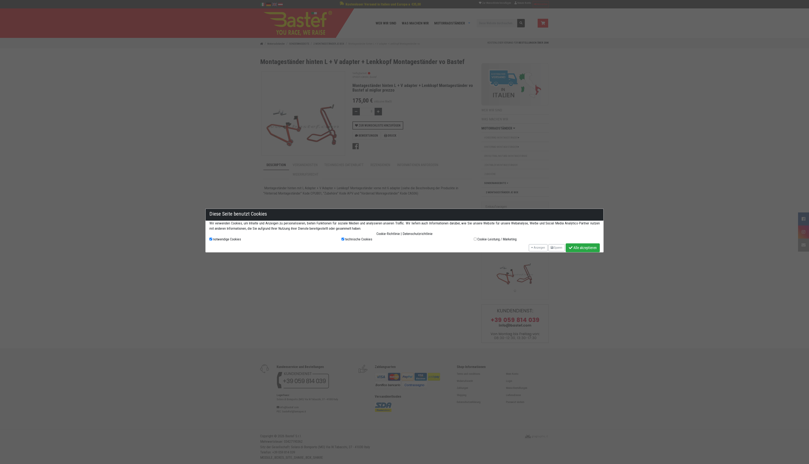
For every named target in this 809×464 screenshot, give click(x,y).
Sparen (557, 247)
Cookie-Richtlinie (388, 234)
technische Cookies (358, 239)
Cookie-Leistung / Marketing (497, 239)
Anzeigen (539, 247)
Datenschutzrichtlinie (418, 234)
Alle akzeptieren (585, 248)
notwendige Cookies (226, 239)
